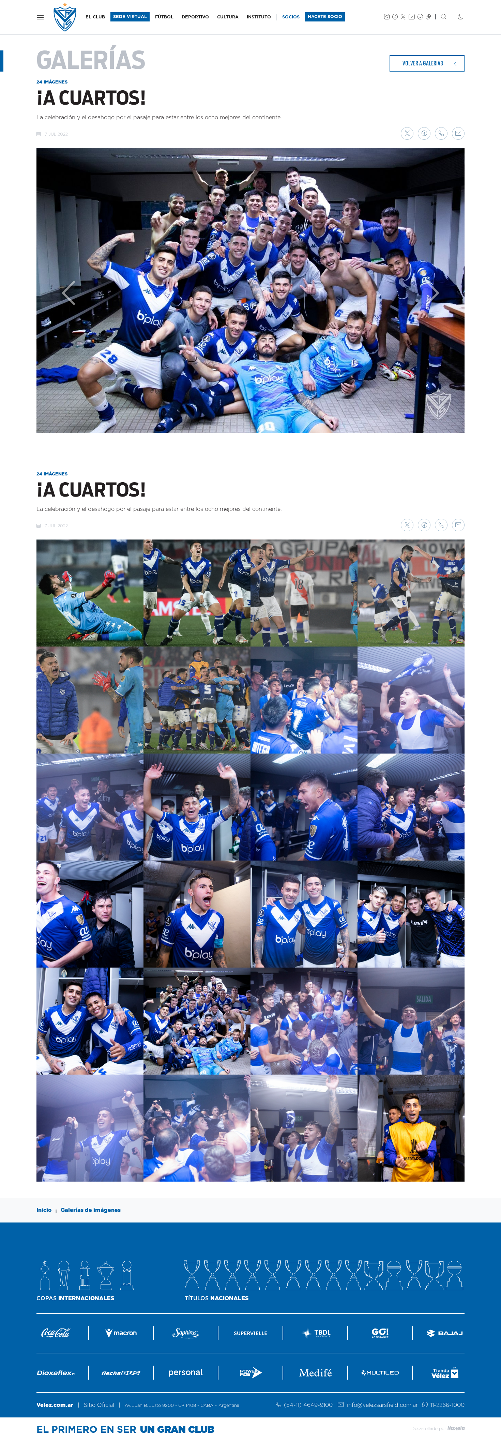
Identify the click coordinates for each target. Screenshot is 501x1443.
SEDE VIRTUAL (130, 17)
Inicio (44, 1210)
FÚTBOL (164, 17)
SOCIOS (291, 17)
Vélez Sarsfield (65, 17)
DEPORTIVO (195, 17)
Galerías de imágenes (91, 1210)
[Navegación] (40, 17)
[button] (407, 133)
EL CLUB (95, 17)
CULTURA (228, 17)
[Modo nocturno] (454, 17)
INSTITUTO (259, 17)
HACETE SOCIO (325, 17)
